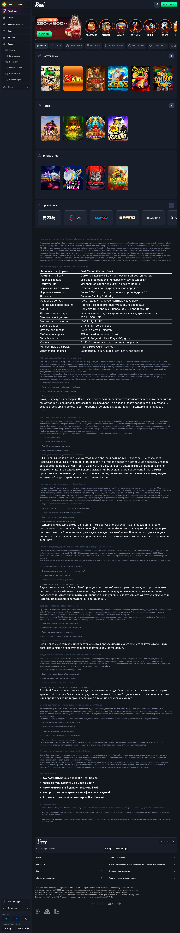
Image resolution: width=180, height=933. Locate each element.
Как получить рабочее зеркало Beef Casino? (70, 778)
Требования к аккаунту (119, 871)
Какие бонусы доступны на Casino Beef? (68, 782)
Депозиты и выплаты (45, 878)
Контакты (40, 864)
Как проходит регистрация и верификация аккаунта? (76, 792)
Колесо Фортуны (15, 4)
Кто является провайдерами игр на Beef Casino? (73, 797)
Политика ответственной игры (122, 878)
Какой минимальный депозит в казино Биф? (70, 787)
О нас (38, 857)
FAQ (38, 871)
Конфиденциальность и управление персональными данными (137, 864)
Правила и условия (117, 857)
